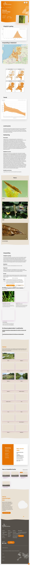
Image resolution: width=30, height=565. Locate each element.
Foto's (7, 17)
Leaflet (23, 44)
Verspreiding (4, 16)
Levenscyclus (9, 16)
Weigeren (19, 285)
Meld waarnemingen (11, 542)
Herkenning (3, 17)
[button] (3, 45)
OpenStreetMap (25, 44)
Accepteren (10, 285)
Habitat (11, 17)
